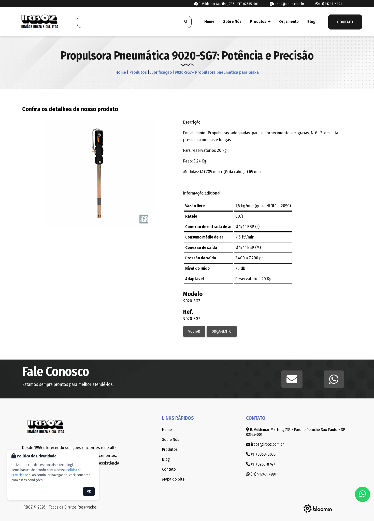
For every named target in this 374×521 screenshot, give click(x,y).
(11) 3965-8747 (262, 464)
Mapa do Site (173, 479)
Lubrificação (160, 72)
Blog (311, 21)
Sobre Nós (232, 21)
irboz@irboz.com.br (289, 4)
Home (209, 21)
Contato (345, 22)
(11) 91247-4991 (330, 4)
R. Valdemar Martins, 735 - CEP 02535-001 (228, 4)
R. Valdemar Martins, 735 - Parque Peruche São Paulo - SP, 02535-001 (295, 432)
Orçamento (289, 21)
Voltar (194, 331)
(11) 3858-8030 (263, 454)
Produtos (258, 21)
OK (89, 491)
